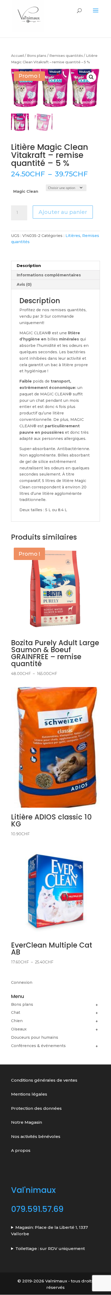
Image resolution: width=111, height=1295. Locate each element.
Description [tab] (29, 265)
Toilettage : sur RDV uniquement (50, 1248)
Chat (15, 1012)
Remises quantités (66, 56)
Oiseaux (19, 1029)
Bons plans (36, 56)
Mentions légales (29, 1094)
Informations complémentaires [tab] (49, 275)
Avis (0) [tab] (24, 284)
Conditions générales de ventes (44, 1080)
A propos (20, 1150)
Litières (72, 235)
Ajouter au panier (63, 212)
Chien (17, 1020)
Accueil (17, 56)
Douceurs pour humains (34, 1037)
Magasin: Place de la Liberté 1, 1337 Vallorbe (49, 1230)
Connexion (21, 982)
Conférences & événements (38, 1045)
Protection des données (37, 1108)
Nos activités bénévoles (35, 1136)
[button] (91, 77)
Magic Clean (25, 191)
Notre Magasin (26, 1122)
